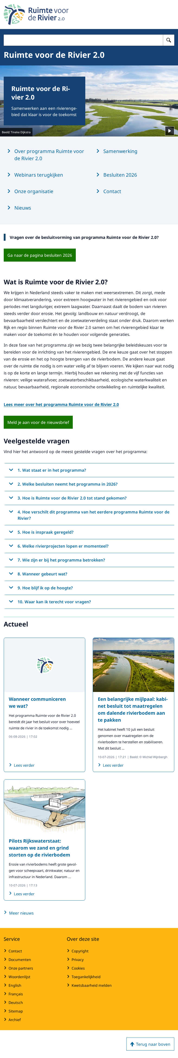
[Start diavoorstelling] (169, 131)
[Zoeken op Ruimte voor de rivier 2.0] (168, 40)
